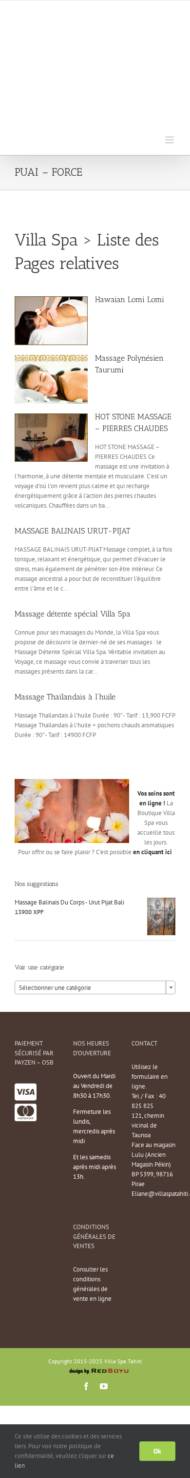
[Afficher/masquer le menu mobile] (170, 140)
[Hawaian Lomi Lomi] (51, 301)
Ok (157, 1451)
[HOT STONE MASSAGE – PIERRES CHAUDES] (51, 418)
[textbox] (95, 988)
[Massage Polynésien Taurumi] (51, 359)
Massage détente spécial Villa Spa (73, 613)
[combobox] (95, 987)
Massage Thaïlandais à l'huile (65, 696)
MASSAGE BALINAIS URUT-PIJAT (72, 530)
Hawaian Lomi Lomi (129, 299)
